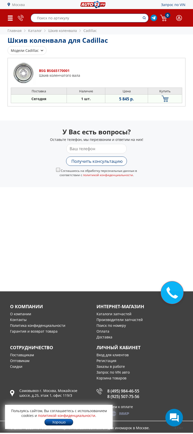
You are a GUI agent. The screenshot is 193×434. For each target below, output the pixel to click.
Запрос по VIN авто (113, 372)
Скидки (16, 366)
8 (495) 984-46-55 (123, 391)
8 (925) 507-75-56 (123, 396)
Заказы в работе (110, 366)
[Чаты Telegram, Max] (174, 417)
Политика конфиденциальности (37, 325)
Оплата (102, 331)
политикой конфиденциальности (108, 175)
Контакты (18, 319)
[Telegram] (154, 19)
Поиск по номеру (111, 325)
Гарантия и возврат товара (34, 331)
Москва (18, 4)
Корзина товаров (111, 378)
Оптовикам (19, 360)
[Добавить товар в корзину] (165, 99)
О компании (20, 313)
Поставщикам (22, 354)
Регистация (106, 360)
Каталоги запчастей (113, 313)
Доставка (104, 337)
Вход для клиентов (112, 354)
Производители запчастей (119, 319)
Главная (15, 30)
